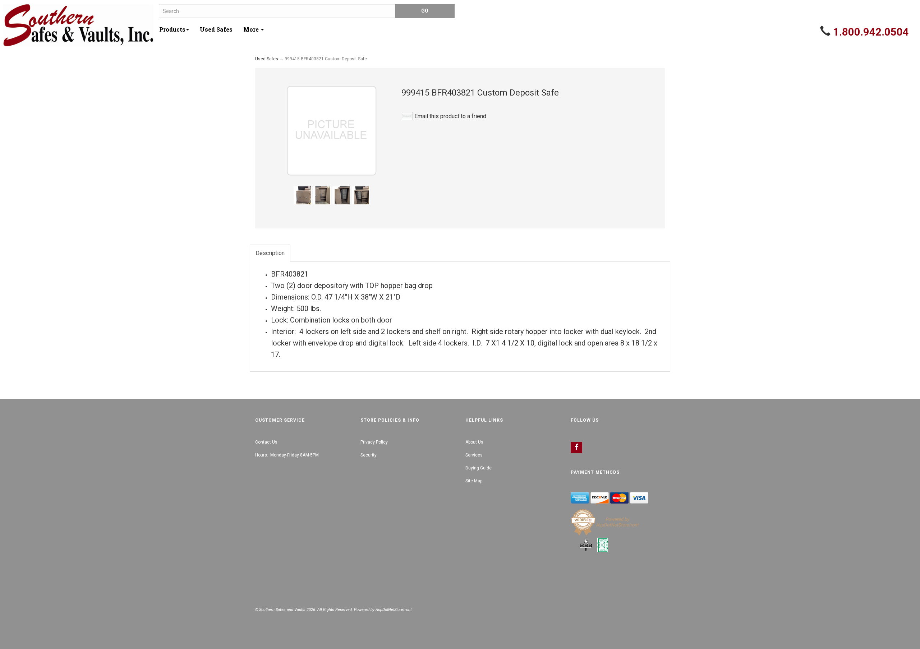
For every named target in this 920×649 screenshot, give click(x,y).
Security (368, 455)
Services (474, 455)
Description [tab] (270, 253)
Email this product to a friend (450, 116)
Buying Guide (478, 467)
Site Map (473, 480)
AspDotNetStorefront (393, 609)
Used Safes (216, 29)
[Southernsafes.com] (78, 25)
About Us (474, 442)
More (251, 29)
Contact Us (266, 442)
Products (172, 29)
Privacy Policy (374, 442)
